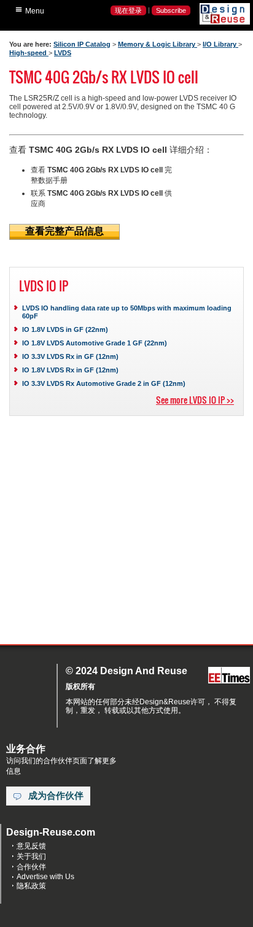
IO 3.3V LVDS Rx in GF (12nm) (70, 356)
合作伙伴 (31, 867)
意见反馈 (31, 846)
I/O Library (220, 44)
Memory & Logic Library (157, 44)
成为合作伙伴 (56, 796)
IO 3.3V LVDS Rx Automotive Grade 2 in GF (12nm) (103, 383)
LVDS (62, 52)
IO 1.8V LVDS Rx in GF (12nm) (70, 370)
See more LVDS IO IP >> (195, 399)
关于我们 (31, 856)
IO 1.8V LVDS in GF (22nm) (65, 329)
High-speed (29, 52)
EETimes (229, 676)
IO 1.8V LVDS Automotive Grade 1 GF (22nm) (94, 343)
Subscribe (171, 10)
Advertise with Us (45, 876)
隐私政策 (31, 886)
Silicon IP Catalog (82, 44)
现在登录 (128, 10)
